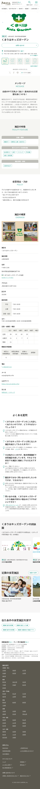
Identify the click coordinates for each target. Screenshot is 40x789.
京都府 (24, 711)
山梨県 (14, 696)
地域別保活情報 (6, 751)
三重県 (4, 705)
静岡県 (24, 702)
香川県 (4, 726)
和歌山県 (24, 714)
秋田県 (14, 673)
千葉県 (4, 685)
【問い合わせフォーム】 (12, 505)
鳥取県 (4, 720)
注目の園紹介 (5, 754)
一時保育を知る (24, 748)
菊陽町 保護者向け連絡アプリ (26, 630)
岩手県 (24, 670)
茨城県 (14, 685)
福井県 (4, 696)
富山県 (14, 694)
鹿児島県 (4, 737)
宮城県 (4, 673)
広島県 (4, 723)
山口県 (14, 723)
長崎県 (24, 731)
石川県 (24, 694)
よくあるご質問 (6, 765)
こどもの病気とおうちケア (27, 751)
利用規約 (22, 762)
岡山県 (24, 720)
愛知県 (4, 702)
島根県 (14, 720)
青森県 (14, 670)
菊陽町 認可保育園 (8, 625)
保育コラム (5, 745)
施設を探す (5, 665)
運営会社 (22, 765)
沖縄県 (14, 737)
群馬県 (4, 688)
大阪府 (4, 711)
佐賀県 (14, 731)
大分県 (14, 734)
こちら (17, 449)
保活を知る (5, 748)
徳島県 (24, 723)
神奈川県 (15, 682)
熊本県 (4, 734)
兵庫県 (14, 711)
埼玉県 (24, 682)
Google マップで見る (7, 277)
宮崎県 (24, 734)
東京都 (4, 682)
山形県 (24, 673)
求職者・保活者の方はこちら (9, 776)
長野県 (24, 696)
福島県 (4, 676)
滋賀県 (4, 714)
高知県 (24, 726)
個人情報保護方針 (6, 767)
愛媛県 (14, 726)
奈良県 (14, 714)
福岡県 (4, 731)
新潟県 (4, 694)
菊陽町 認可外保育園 (8, 630)
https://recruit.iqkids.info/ (10, 384)
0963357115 (7, 367)
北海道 (4, 670)
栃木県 (24, 685)
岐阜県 (14, 702)
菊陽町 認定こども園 (22, 625)
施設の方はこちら (24, 776)
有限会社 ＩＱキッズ (8, 392)
